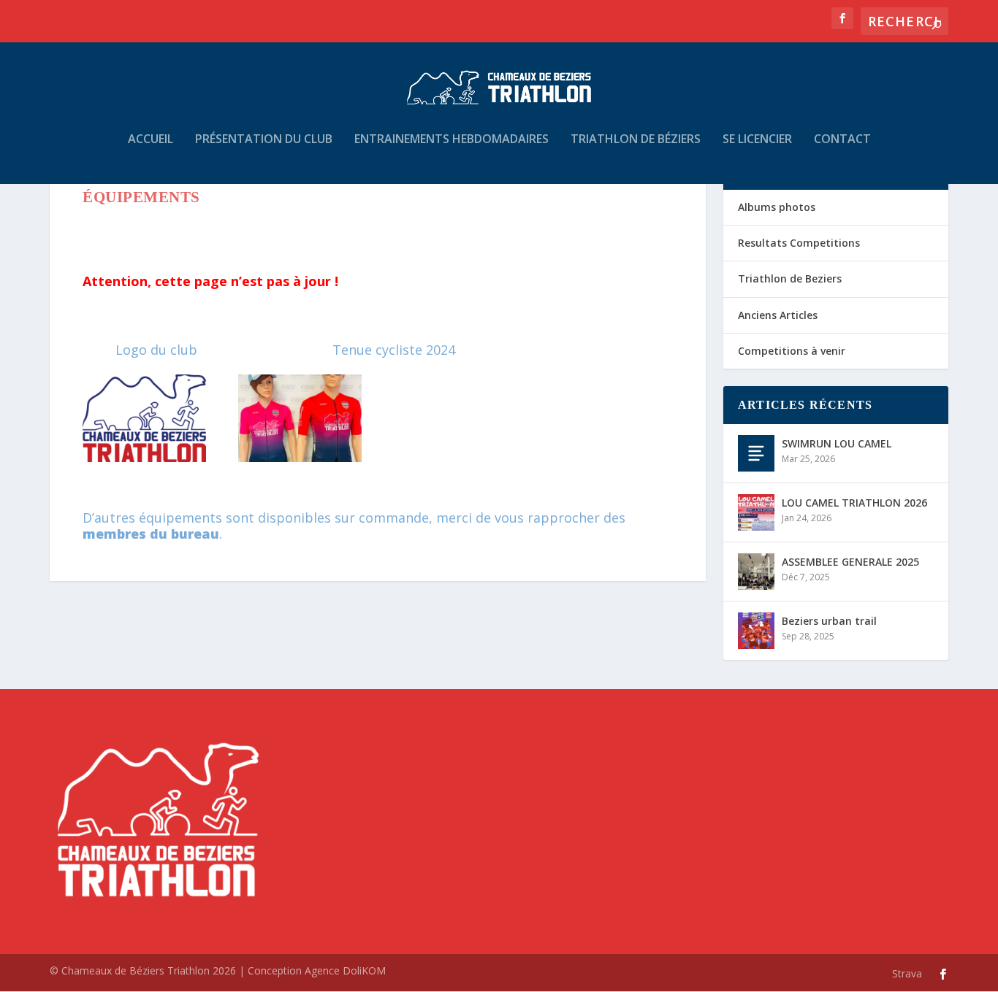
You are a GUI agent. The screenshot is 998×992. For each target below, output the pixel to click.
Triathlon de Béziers (636, 140)
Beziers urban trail (829, 621)
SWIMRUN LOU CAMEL (836, 443)
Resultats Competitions (799, 243)
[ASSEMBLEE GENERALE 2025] (756, 571)
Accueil (150, 140)
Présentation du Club (263, 140)
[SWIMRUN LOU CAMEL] (756, 453)
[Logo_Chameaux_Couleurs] (144, 457)
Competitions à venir (791, 351)
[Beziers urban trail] (756, 630)
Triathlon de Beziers (790, 278)
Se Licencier (757, 140)
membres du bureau (151, 533)
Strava (907, 973)
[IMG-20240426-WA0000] (300, 457)
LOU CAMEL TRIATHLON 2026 (854, 503)
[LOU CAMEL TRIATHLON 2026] (756, 512)
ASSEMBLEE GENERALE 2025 (850, 562)
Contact (842, 140)
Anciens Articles (778, 315)
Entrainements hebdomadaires (451, 140)
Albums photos (776, 207)
